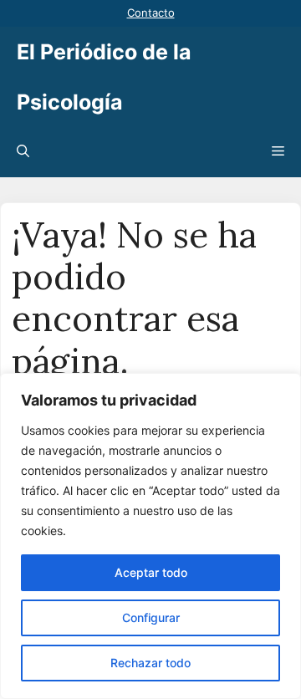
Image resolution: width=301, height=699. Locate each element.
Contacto (151, 12)
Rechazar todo (150, 663)
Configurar (151, 617)
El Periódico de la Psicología (104, 77)
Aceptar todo (151, 572)
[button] (23, 152)
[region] (150, 536)
